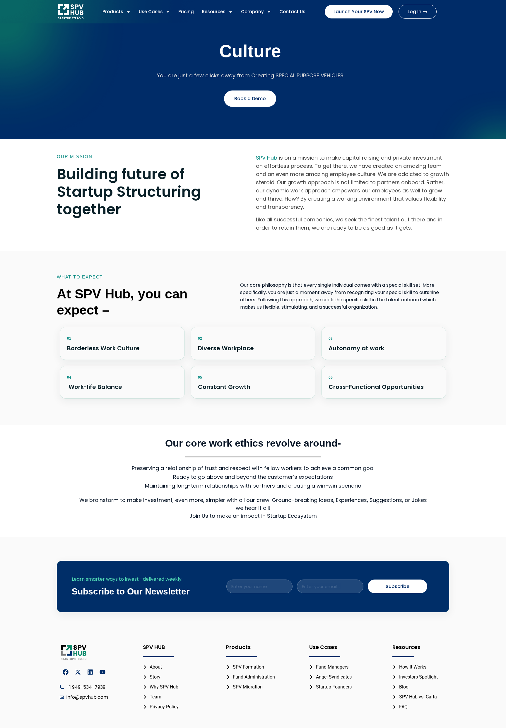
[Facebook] (65, 672)
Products (112, 11)
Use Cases (151, 11)
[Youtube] (102, 672)
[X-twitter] (78, 672)
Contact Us (292, 11)
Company (252, 11)
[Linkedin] (90, 672)
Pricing (186, 11)
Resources (213, 11)
